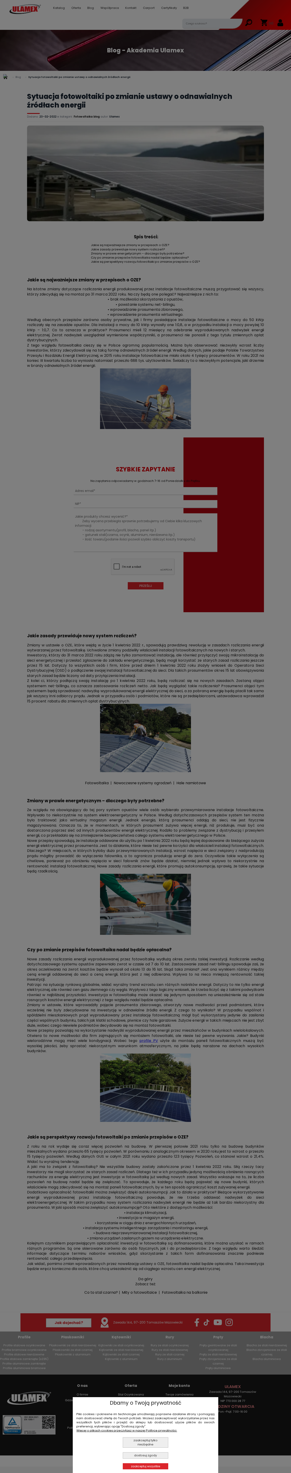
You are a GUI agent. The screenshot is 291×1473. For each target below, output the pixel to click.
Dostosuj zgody (145, 1455)
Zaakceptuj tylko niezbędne (145, 1442)
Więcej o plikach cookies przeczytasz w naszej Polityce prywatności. (126, 1430)
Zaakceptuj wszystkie (145, 1466)
